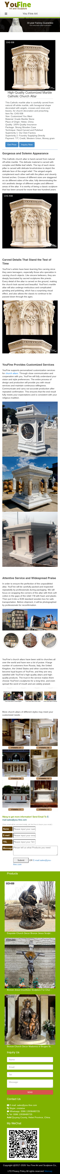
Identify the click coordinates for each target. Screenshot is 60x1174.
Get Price (11, 144)
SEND (30, 1092)
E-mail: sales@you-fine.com (23, 1105)
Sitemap (48, 1171)
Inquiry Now (27, 144)
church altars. (12, 373)
